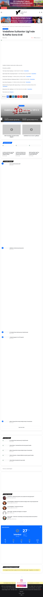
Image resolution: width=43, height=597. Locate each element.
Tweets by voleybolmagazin (7, 468)
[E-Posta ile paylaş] (24, 97)
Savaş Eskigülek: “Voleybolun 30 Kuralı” (15, 506)
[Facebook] (8, 97)
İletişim (20, 593)
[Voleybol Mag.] (21, 12)
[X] (10, 97)
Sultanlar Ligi (12, 26)
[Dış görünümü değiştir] (39, 13)
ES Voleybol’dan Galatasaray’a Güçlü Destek (19, 332)
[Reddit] (21, 97)
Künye (23, 593)
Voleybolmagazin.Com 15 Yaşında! (17, 337)
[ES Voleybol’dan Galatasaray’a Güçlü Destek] (6, 334)
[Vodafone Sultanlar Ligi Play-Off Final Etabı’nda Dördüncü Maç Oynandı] (21, 148)
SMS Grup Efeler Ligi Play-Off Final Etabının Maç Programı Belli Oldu (34, 153)
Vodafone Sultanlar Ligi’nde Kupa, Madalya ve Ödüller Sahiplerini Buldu (8, 153)
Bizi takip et (21, 585)
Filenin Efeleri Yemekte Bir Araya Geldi (17, 460)
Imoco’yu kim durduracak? (15, 163)
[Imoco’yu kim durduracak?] (6, 205)
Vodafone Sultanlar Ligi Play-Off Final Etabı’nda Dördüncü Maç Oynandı (21, 153)
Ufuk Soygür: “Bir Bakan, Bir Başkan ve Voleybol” (17, 511)
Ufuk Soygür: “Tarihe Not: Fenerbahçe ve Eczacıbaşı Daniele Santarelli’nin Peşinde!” (22, 517)
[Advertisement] (21, 481)
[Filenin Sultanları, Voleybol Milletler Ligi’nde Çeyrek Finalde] (6, 457)
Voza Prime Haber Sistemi (23, 589)
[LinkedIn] (13, 97)
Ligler (8, 26)
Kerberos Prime (31, 589)
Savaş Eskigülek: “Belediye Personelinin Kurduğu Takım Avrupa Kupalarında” (22, 501)
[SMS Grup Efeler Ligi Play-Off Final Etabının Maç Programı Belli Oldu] (34, 148)
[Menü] (1, 13)
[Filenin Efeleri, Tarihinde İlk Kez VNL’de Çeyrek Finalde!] (6, 447)
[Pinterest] (18, 97)
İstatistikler (34, 73)
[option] (21, 111)
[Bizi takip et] (21, 581)
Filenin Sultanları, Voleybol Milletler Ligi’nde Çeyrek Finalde (22, 455)
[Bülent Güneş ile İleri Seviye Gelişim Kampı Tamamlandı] (6, 423)
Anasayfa (5, 26)
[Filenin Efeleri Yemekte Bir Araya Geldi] (6, 462)
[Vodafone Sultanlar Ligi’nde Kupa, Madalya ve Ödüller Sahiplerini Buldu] (8, 148)
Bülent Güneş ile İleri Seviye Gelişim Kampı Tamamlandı (21, 421)
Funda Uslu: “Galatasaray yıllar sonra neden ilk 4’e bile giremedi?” (20, 496)
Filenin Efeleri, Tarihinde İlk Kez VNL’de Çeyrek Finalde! (20, 445)
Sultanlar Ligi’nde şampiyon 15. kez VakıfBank (21, 111)
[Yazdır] (26, 97)
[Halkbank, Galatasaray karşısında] (6, 289)
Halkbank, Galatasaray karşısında (17, 248)
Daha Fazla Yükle (21, 427)
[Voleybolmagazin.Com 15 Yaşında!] (6, 378)
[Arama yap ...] (41, 13)
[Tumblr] (16, 97)
